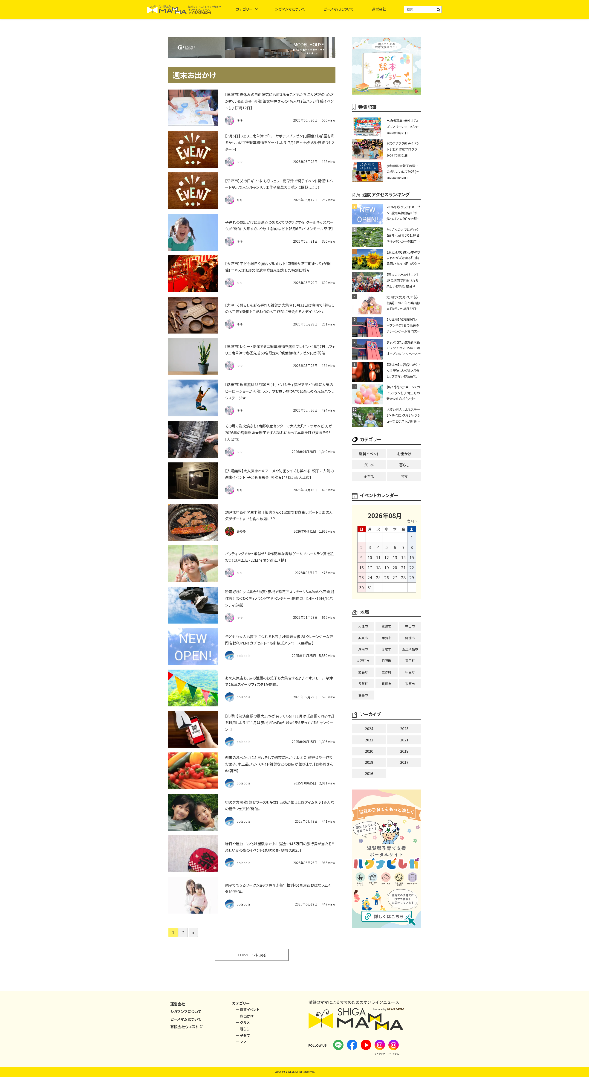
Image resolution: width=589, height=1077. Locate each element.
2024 (369, 728)
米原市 (410, 683)
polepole (243, 655)
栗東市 (363, 638)
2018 (369, 762)
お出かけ (404, 453)
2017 (404, 762)
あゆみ (241, 531)
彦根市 (386, 649)
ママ (404, 476)
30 (361, 587)
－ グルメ (243, 1022)
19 (386, 567)
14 (403, 557)
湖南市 (363, 649)
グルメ (369, 464)
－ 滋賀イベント (248, 1009)
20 (395, 567)
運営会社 (379, 9)
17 (369, 567)
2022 (369, 740)
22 (411, 567)
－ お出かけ (245, 1015)
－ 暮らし (242, 1028)
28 (403, 577)
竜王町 (410, 660)
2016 (369, 773)
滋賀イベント (369, 453)
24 (369, 577)
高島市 (363, 695)
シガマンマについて (290, 9)
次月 (410, 521)
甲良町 (410, 672)
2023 (404, 728)
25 (378, 577)
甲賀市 (386, 638)
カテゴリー (244, 9)
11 (378, 557)
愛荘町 (363, 672)
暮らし (404, 464)
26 (386, 577)
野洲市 (410, 638)
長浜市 (386, 683)
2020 (369, 751)
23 (361, 577)
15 (411, 557)
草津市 (386, 626)
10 (369, 557)
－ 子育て (243, 1035)
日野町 (386, 660)
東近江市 (363, 660)
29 (411, 577)
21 (403, 567)
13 (395, 557)
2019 (404, 751)
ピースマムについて (338, 9)
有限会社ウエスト (184, 1026)
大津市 (363, 626)
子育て (369, 476)
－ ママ (241, 1041)
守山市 (410, 626)
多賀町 (363, 683)
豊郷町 (386, 672)
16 (361, 567)
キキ (240, 120)
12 (386, 557)
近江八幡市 (410, 649)
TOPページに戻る (251, 955)
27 (395, 577)
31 (369, 587)
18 (378, 567)
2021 (404, 740)
